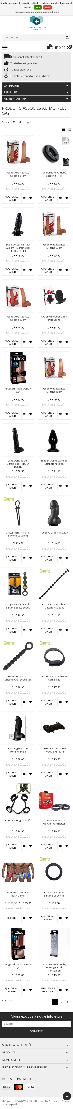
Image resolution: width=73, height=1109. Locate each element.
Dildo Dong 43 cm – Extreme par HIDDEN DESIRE (18, 464)
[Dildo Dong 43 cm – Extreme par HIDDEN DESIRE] (18, 425)
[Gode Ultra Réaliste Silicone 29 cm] (18, 281)
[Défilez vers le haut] (67, 1096)
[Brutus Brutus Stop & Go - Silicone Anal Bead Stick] (18, 641)
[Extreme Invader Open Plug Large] (54, 281)
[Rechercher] (67, 37)
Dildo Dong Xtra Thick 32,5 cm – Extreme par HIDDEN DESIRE (18, 248)
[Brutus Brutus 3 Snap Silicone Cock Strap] (54, 641)
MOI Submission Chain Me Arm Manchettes (54, 822)
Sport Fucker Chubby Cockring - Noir (54, 174)
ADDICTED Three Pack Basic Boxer (18, 894)
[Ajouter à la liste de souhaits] (31, 198)
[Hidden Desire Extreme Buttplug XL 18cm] (54, 425)
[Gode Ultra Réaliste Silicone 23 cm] (54, 209)
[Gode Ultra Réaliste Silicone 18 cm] (54, 353)
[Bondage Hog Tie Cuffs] (18, 785)
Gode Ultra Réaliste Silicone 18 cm (54, 390)
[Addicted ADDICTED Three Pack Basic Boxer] (18, 857)
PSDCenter (54, 1101)
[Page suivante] (68, 1002)
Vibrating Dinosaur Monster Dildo (18, 750)
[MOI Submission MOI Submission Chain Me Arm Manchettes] (54, 785)
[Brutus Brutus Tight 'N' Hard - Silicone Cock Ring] (18, 497)
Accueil (5, 122)
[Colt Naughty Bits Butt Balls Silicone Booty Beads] (18, 569)
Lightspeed (11, 1104)
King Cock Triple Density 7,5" (18, 966)
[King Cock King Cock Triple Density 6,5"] (18, 353)
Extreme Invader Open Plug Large (54, 318)
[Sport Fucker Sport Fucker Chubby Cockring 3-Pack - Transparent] (54, 929)
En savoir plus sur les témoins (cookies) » (37, 12)
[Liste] (70, 129)
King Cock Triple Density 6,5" (18, 390)
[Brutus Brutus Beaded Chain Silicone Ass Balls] (54, 569)
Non (47, 7)
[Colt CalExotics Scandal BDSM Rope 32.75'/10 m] (54, 713)
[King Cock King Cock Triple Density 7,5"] (18, 929)
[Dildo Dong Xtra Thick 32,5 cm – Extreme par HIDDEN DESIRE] (18, 209)
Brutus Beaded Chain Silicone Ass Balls (54, 606)
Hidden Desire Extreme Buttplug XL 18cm (54, 462)
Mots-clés (18, 122)
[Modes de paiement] (6, 1087)
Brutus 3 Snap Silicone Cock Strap (54, 678)
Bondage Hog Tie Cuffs (18, 820)
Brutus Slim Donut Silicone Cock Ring (54, 894)
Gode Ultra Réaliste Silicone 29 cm (18, 318)
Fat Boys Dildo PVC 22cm (54, 532)
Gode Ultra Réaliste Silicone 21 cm (18, 174)
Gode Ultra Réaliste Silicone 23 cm (54, 246)
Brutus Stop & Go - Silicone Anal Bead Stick (18, 678)
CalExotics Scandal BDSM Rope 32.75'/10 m (54, 750)
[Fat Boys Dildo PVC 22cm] (54, 497)
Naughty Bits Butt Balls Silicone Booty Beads (18, 606)
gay (29, 122)
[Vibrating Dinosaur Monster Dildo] (18, 713)
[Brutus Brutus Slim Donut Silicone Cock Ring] (54, 857)
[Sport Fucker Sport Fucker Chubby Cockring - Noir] (54, 137)
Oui (38, 7)
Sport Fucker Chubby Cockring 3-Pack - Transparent (54, 967)
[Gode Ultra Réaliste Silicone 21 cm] (18, 137)
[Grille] (64, 129)
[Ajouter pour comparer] (24, 198)
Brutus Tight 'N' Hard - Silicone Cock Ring (18, 534)
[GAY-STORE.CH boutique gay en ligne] (36, 22)
